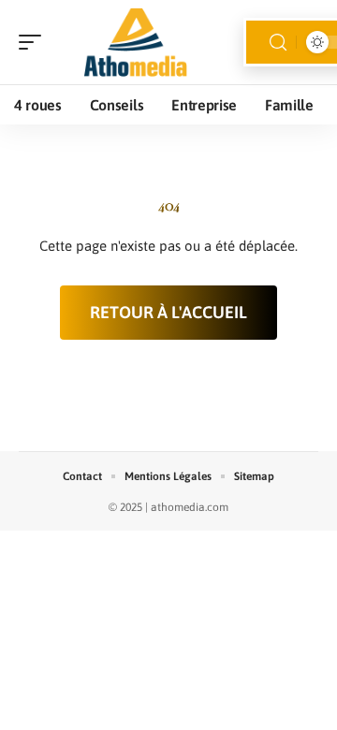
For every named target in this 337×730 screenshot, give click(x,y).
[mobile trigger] (35, 42)
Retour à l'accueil (168, 312)
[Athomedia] (135, 42)
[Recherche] (278, 42)
